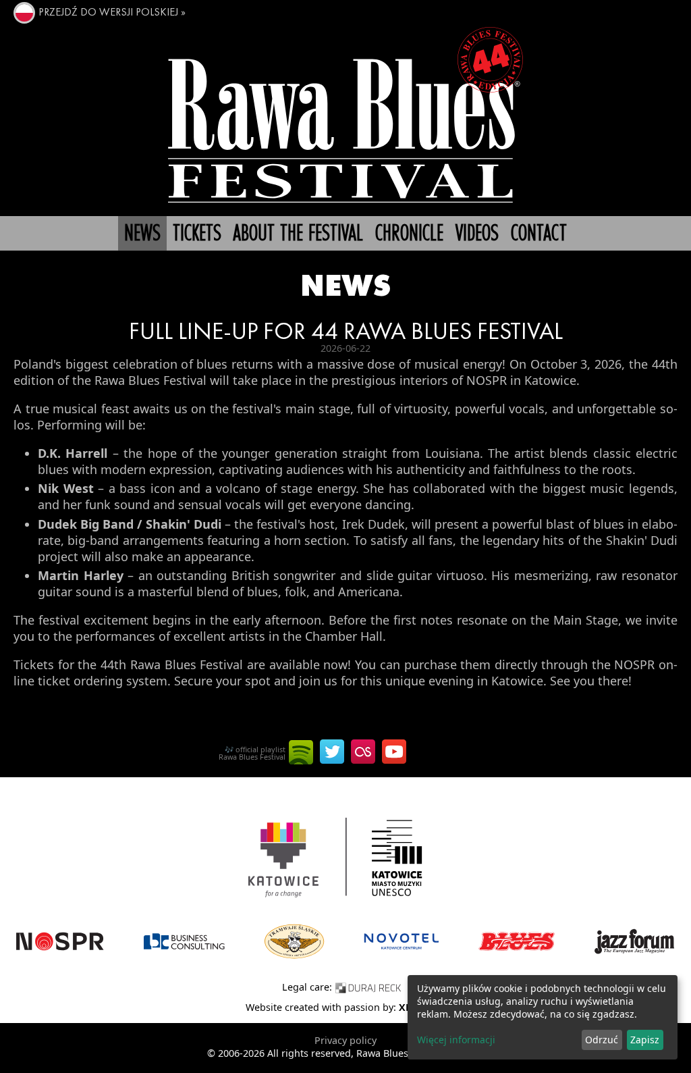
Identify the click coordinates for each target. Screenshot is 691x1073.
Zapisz (644, 1039)
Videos (477, 234)
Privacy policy (345, 1040)
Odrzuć (601, 1039)
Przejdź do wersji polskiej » (112, 12)
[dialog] (543, 1017)
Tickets (197, 234)
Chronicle (409, 234)
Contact (539, 234)
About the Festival (298, 234)
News (142, 234)
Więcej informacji (456, 1039)
